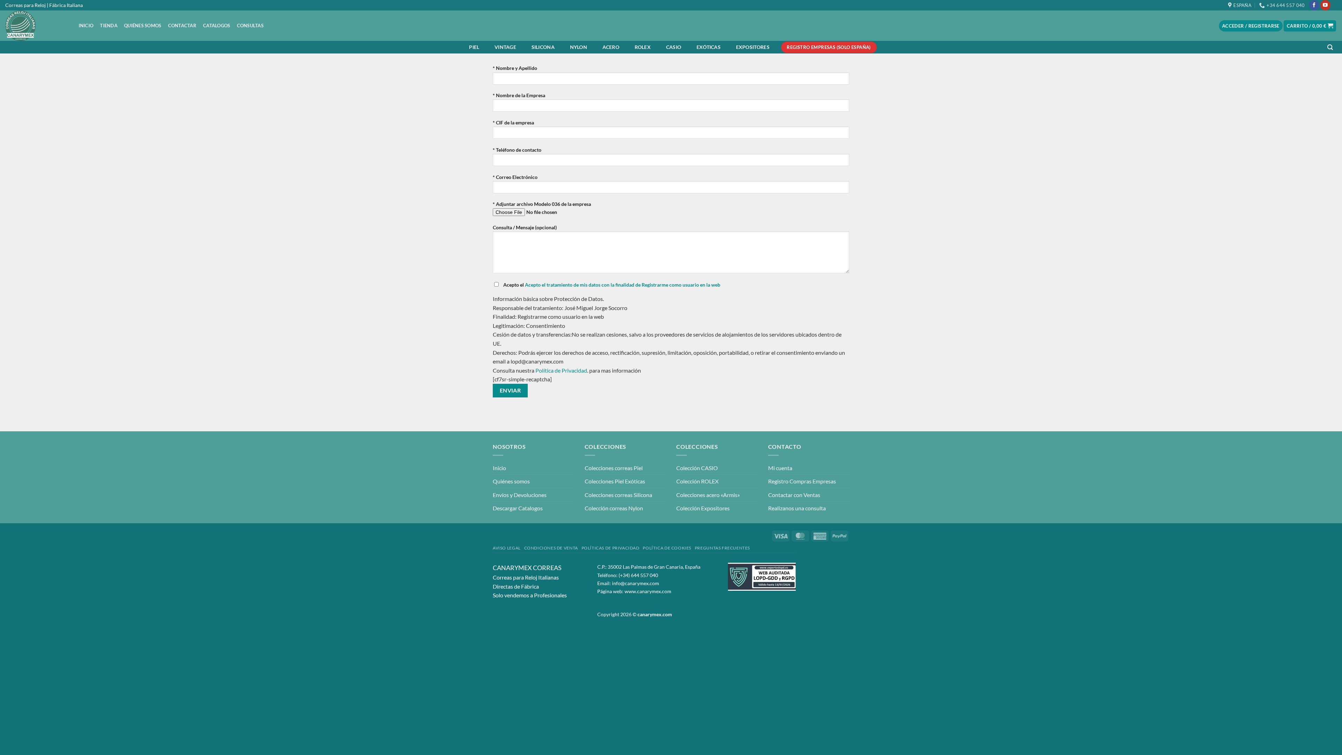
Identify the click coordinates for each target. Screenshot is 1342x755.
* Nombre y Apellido (515, 68)
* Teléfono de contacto (517, 150)
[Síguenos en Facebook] (1314, 5)
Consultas (250, 25)
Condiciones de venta (551, 548)
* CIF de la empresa (513, 122)
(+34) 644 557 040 (638, 575)
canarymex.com (654, 614)
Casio (673, 47)
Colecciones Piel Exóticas (615, 481)
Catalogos (216, 25)
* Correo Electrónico (515, 177)
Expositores (753, 47)
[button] (1330, 47)
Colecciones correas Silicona (618, 494)
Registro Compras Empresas (802, 481)
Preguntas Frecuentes (722, 548)
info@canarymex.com (635, 583)
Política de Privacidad (561, 370)
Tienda (108, 25)
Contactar (182, 25)
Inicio (86, 25)
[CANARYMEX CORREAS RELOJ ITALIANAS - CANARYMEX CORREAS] (35, 25)
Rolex (643, 47)
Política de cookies (667, 548)
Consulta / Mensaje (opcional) (525, 227)
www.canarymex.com (648, 591)
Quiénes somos (142, 25)
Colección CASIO (697, 468)
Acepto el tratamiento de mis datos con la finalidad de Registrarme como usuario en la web (622, 285)
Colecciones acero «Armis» (708, 494)
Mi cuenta (780, 468)
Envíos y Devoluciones (520, 494)
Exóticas (709, 47)
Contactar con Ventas (794, 494)
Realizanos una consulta (797, 508)
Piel (474, 47)
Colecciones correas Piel (614, 468)
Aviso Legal (507, 548)
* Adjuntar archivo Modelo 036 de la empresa (542, 204)
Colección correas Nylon (614, 508)
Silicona (543, 47)
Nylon (578, 47)
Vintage (505, 47)
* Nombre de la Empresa (519, 95)
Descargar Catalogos (518, 508)
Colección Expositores (703, 508)
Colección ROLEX (697, 481)
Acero (611, 47)
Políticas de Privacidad (611, 548)
